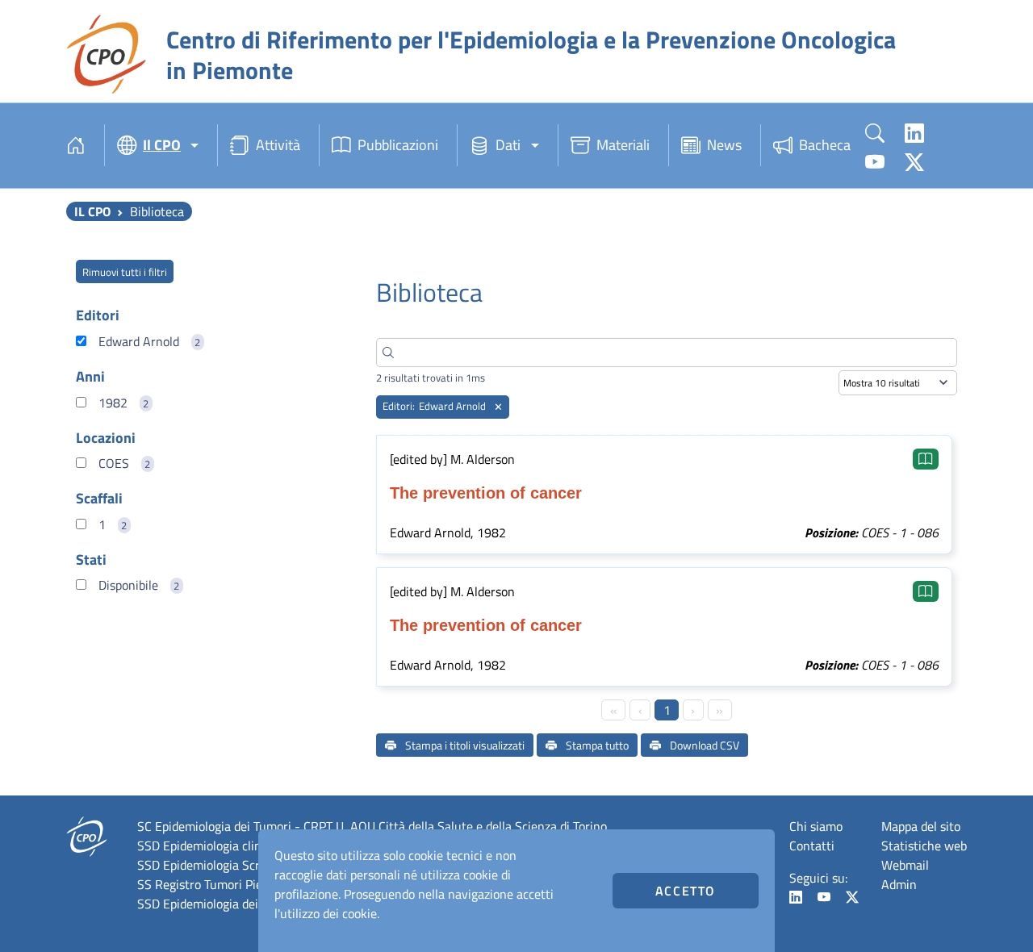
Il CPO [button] (162, 145)
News (724, 145)
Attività (278, 145)
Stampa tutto (596, 745)
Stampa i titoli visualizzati (464, 745)
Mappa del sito (920, 826)
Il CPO (92, 211)
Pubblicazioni (398, 145)
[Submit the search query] (388, 352)
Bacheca (825, 145)
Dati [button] (508, 145)
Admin (899, 884)
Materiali (623, 145)
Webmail (905, 865)
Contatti (811, 845)
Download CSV (703, 745)
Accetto (685, 890)
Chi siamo (816, 826)
